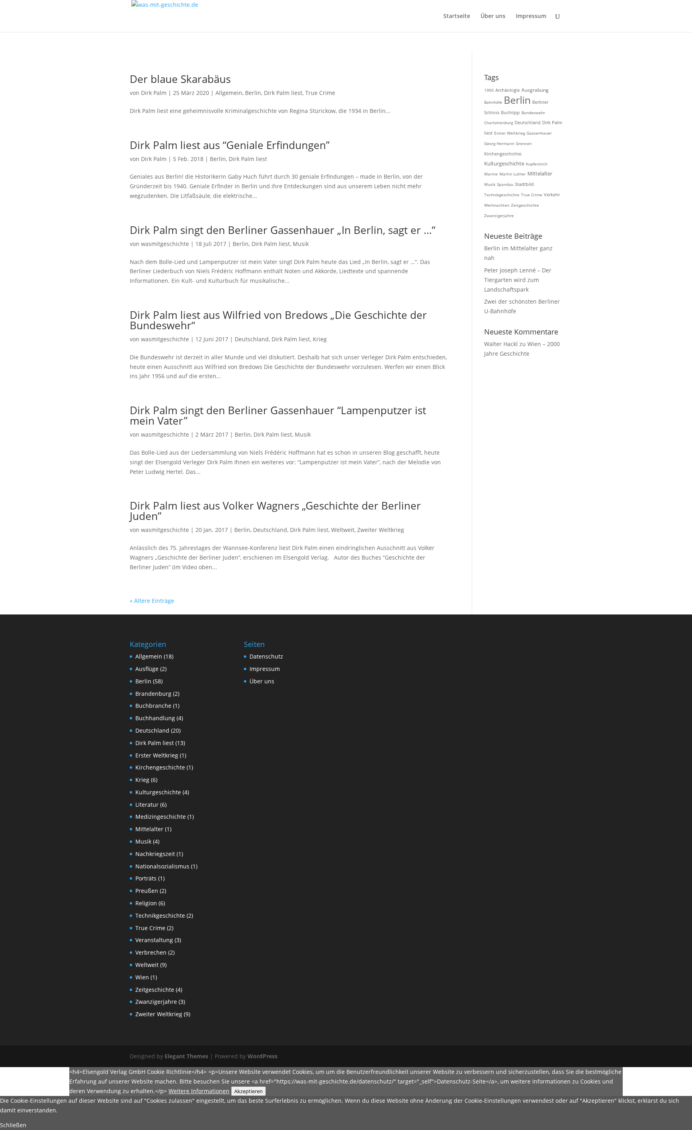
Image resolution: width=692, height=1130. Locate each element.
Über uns (493, 16)
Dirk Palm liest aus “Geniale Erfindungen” (230, 145)
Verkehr (552, 194)
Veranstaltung (154, 940)
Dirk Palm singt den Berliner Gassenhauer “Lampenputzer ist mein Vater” (278, 415)
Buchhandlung (155, 718)
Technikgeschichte (501, 194)
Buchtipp (510, 112)
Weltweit (342, 530)
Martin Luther (512, 174)
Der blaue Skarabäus (180, 79)
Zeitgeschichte (525, 205)
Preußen (146, 890)
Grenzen (524, 143)
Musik (301, 244)
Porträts (146, 878)
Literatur (147, 804)
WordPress (262, 1056)
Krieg (320, 339)
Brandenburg (153, 693)
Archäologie (507, 90)
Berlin (253, 93)
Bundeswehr (533, 112)
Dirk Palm (154, 93)
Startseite (456, 16)
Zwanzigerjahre (499, 215)
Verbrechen (151, 952)
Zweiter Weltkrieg (380, 530)
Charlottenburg (498, 122)
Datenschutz (266, 656)
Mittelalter (539, 173)
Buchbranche (153, 705)
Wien (142, 977)
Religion (146, 903)
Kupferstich (536, 164)
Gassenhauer (539, 133)
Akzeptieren (248, 1091)
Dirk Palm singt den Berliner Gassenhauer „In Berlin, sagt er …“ (282, 230)
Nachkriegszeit (155, 854)
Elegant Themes (186, 1056)
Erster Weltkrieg (509, 133)
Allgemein (228, 93)
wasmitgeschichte (165, 244)
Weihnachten (496, 205)
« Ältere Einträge (152, 600)
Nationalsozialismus (162, 866)
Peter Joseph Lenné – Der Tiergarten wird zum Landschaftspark (517, 279)
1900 (489, 90)
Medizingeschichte (160, 816)
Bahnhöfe (493, 102)
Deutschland (252, 339)
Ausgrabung (535, 90)
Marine (491, 174)
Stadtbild (524, 184)
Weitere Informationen (199, 1091)
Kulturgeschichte (504, 163)
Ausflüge (147, 669)
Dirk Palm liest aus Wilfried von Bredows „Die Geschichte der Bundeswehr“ (278, 320)
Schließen (13, 1125)
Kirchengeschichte (502, 154)
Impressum (531, 16)
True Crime (320, 93)
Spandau (505, 184)
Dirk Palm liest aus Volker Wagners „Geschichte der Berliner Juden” (275, 510)
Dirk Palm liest (283, 93)
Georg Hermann (499, 143)
